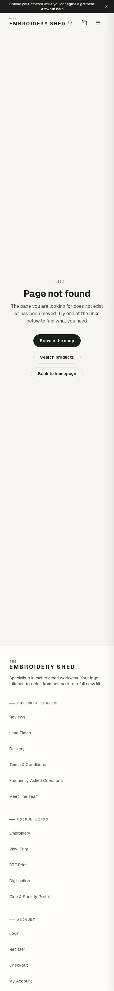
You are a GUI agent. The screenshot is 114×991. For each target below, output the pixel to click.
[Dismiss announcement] (106, 6)
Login (14, 933)
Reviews (17, 717)
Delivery (17, 748)
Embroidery (19, 833)
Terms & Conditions (27, 764)
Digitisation (19, 880)
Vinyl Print (18, 849)
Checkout (18, 965)
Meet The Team (24, 796)
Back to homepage (57, 373)
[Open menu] (98, 22)
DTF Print (18, 865)
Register (17, 949)
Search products (57, 357)
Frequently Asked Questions (36, 780)
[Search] (70, 22)
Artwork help (52, 9)
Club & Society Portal (29, 896)
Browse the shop (57, 340)
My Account (20, 981)
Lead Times (20, 733)
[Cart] (84, 22)
